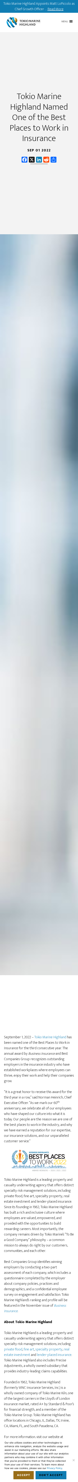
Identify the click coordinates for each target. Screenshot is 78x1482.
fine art (29, 1349)
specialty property (48, 1349)
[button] (64, 21)
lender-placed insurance (54, 1355)
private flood (13, 1349)
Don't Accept (51, 1475)
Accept (23, 1475)
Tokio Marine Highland (23, 22)
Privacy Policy (54, 1468)
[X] (31, 160)
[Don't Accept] (73, 1460)
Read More (55, 9)
